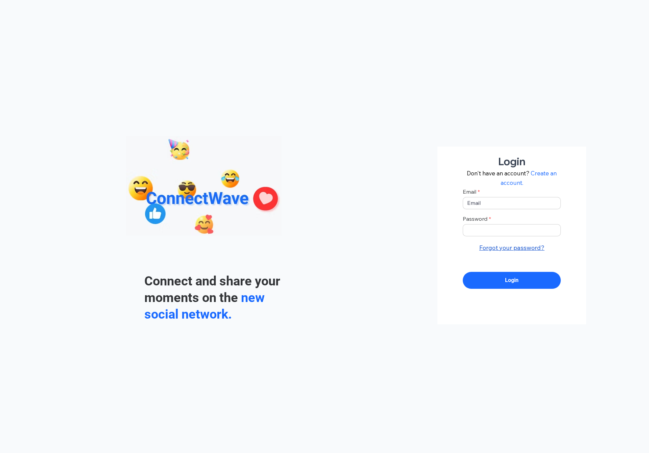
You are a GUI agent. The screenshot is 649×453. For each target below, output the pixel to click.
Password (475, 218)
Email (469, 191)
